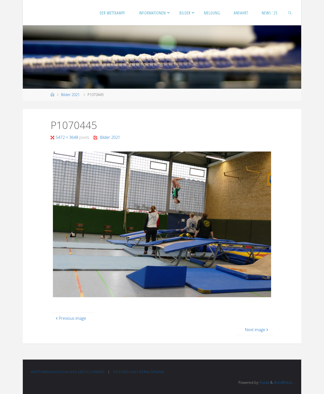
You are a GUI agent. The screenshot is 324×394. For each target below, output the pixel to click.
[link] (290, 12)
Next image (255, 329)
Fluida (263, 382)
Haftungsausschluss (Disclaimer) (68, 371)
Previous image (72, 318)
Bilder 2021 (70, 94)
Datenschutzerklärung (139, 371)
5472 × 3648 (67, 137)
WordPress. (283, 382)
